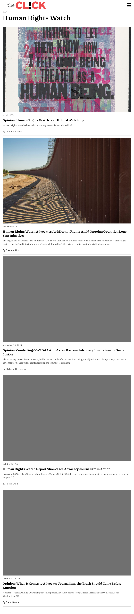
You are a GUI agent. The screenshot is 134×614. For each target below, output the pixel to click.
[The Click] (26, 5)
